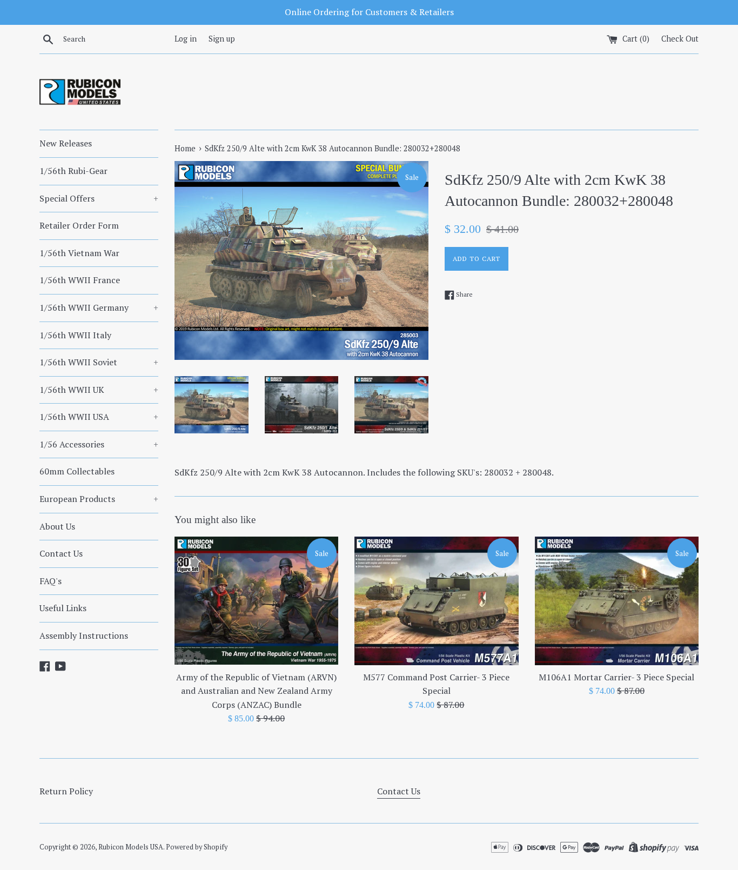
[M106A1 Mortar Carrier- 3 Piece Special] (617, 601)
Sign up (222, 39)
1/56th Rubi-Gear (73, 171)
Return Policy (66, 791)
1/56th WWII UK (98, 390)
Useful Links (62, 608)
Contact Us (61, 553)
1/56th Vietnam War (79, 253)
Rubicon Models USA (130, 847)
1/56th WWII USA (98, 417)
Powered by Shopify (196, 847)
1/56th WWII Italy (75, 335)
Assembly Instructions (83, 635)
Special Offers (98, 198)
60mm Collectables (77, 471)
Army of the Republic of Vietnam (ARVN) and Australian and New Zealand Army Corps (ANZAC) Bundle (256, 691)
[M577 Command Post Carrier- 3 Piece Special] (436, 601)
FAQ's (50, 581)
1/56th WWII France (79, 280)
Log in (186, 39)
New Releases (65, 143)
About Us (57, 526)
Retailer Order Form (79, 225)
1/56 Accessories (98, 444)
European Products (98, 499)
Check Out (680, 39)
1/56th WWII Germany (98, 307)
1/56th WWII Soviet (98, 362)
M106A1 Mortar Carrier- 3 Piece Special (616, 677)
